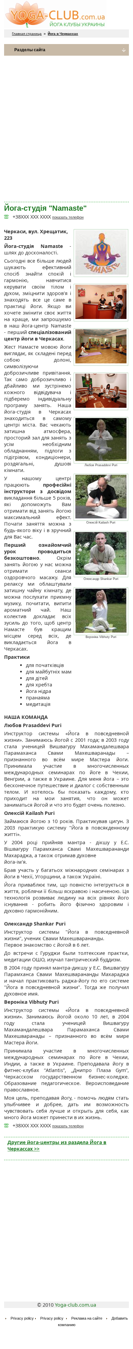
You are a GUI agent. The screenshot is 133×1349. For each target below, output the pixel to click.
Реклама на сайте (86, 1318)
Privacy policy (22, 1318)
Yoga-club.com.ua (75, 1305)
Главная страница (27, 34)
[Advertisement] (66, 128)
